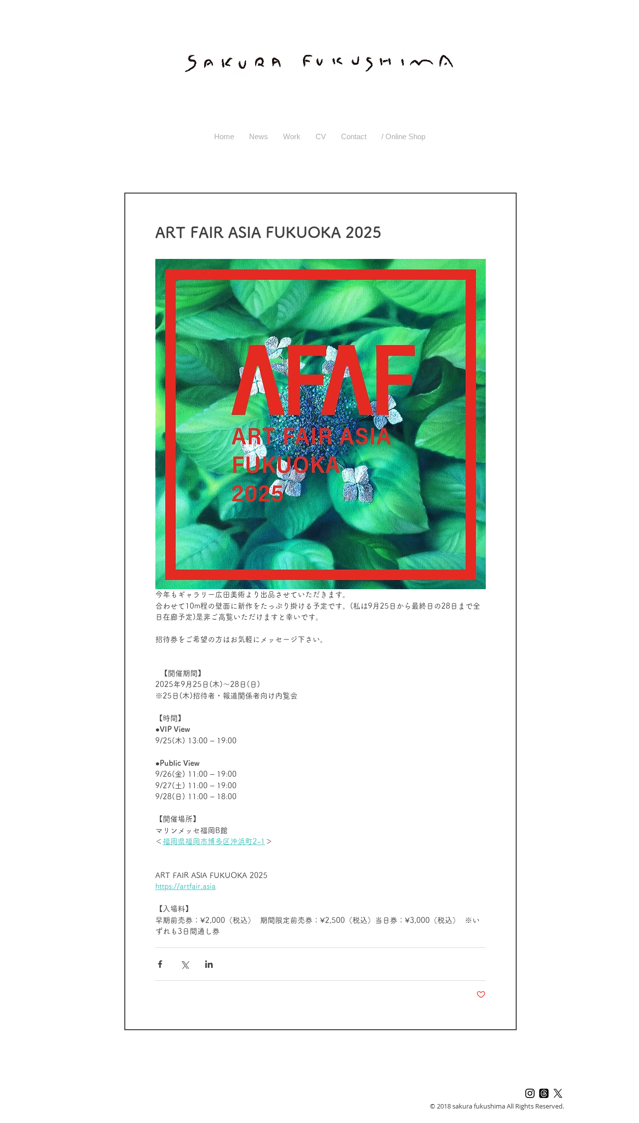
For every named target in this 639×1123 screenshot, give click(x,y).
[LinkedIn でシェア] (209, 964)
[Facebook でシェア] (160, 964)
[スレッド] (544, 1093)
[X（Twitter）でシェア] (184, 964)
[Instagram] (530, 1093)
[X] (558, 1093)
